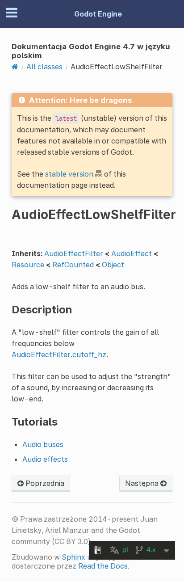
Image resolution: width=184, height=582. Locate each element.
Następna (142, 483)
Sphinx (73, 556)
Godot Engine (98, 13)
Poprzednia (44, 483)
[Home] (15, 66)
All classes (44, 66)
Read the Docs (103, 565)
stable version (69, 173)
